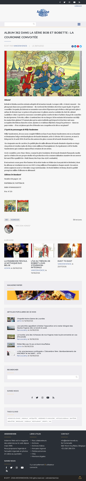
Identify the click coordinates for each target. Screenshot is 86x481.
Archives (35, 443)
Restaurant (36, 421)
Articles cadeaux (62, 418)
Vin (50, 421)
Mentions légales (38, 456)
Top (80, 478)
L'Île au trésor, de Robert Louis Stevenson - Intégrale (40, 264)
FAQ (33, 454)
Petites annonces (39, 451)
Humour (15, 220)
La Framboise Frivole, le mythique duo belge (15, 263)
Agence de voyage (14, 418)
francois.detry (22, 330)
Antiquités (33, 418)
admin (7, 268)
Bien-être (11, 421)
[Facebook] (60, 2)
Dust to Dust (65, 261)
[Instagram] (69, 2)
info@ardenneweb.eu (69, 441)
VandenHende (20, 46)
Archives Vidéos (38, 446)
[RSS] (79, 2)
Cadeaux (28, 421)
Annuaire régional (39, 449)
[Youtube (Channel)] (74, 2)
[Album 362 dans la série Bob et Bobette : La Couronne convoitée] (10, 206)
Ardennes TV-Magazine (46, 418)
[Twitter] (65, 2)
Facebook (72, 46)
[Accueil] (43, 17)
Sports (44, 421)
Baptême (73, 418)
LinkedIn (75, 46)
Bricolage (19, 421)
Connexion (78, 6)
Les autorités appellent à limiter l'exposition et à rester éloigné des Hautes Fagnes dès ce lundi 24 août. (45, 327)
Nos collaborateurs (39, 441)
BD (6, 220)
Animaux (25, 418)
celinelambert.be (52, 478)
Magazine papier (43, 295)
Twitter (81, 46)
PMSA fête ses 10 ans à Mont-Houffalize (33, 344)
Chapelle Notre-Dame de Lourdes (31, 319)
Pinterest (78, 46)
